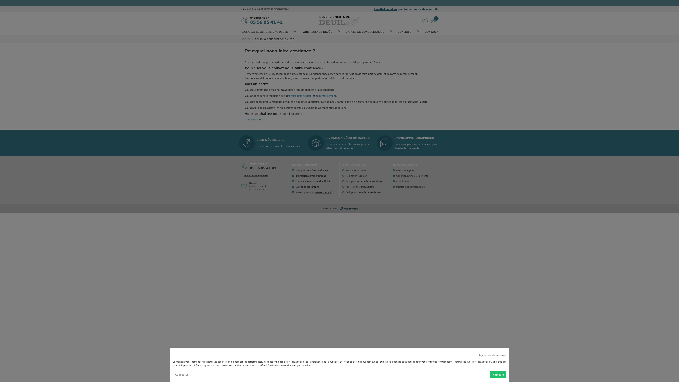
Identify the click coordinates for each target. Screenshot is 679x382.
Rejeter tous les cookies (492, 355)
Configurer (181, 374)
